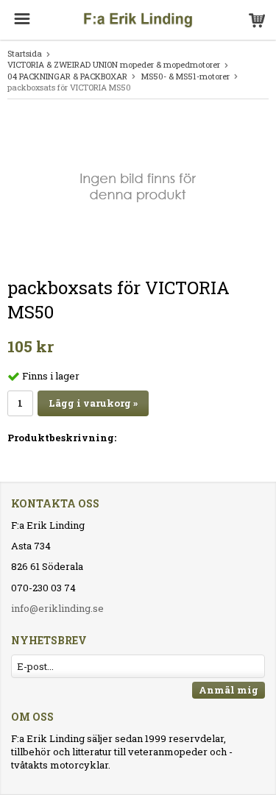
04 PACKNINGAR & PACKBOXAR (67, 76)
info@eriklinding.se (57, 608)
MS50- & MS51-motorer (185, 76)
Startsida (24, 53)
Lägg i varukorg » (93, 403)
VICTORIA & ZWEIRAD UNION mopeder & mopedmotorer (113, 64)
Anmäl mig (228, 689)
